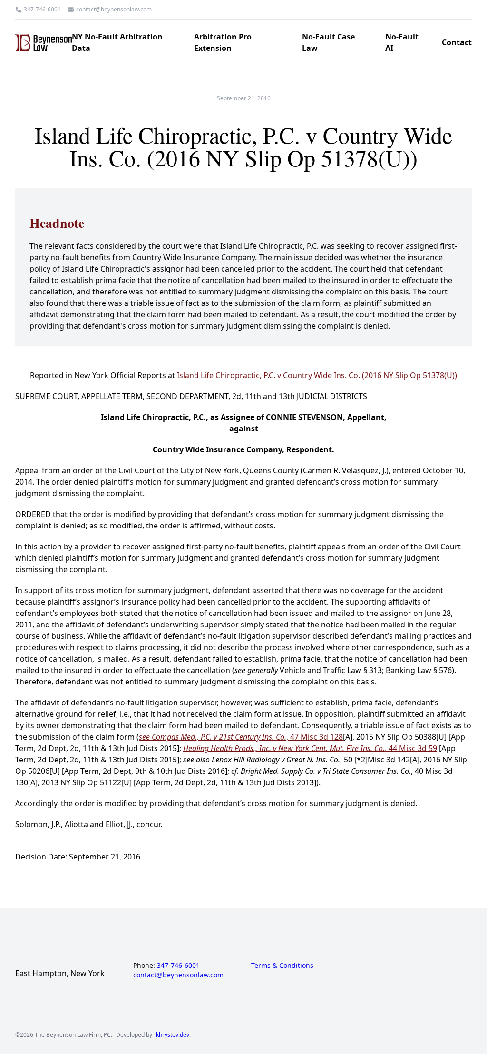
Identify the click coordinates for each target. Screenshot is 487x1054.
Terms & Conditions (282, 965)
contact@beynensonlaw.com (114, 9)
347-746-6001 (42, 9)
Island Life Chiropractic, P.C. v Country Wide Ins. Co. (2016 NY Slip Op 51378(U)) (317, 375)
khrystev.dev (172, 1035)
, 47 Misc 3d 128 (241, 737)
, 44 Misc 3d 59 (310, 748)
